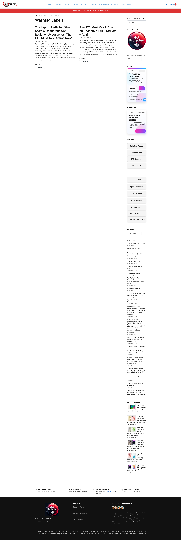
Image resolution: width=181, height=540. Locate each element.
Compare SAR (136, 152)
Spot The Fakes (136, 187)
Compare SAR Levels (80, 513)
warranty (109, 491)
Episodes (131, 85)
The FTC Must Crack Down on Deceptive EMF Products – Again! (97, 31)
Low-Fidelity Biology (133, 288)
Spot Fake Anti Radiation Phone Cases (95, 10)
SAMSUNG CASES (137, 219)
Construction (136, 201)
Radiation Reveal (137, 146)
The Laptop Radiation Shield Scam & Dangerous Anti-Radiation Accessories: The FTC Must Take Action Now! (53, 33)
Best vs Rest (136, 194)
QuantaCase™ (136, 180)
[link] (136, 85)
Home (37, 15)
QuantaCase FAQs (133, 30)
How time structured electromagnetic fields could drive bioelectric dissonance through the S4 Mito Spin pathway (136, 310)
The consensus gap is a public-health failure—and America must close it (135, 255)
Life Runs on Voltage (133, 248)
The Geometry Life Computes (136, 243)
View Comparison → (132, 413)
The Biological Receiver (134, 273)
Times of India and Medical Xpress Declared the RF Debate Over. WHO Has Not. (136, 392)
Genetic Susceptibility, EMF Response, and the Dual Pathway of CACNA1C (135, 339)
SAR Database (137, 159)
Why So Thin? (136, 208)
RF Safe (51, 531)
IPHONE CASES (136, 214)
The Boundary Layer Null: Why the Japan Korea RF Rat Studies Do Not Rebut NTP (136, 370)
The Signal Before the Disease (136, 346)
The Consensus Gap (133, 261)
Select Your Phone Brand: (136, 56)
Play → (142, 88)
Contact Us (136, 166)
